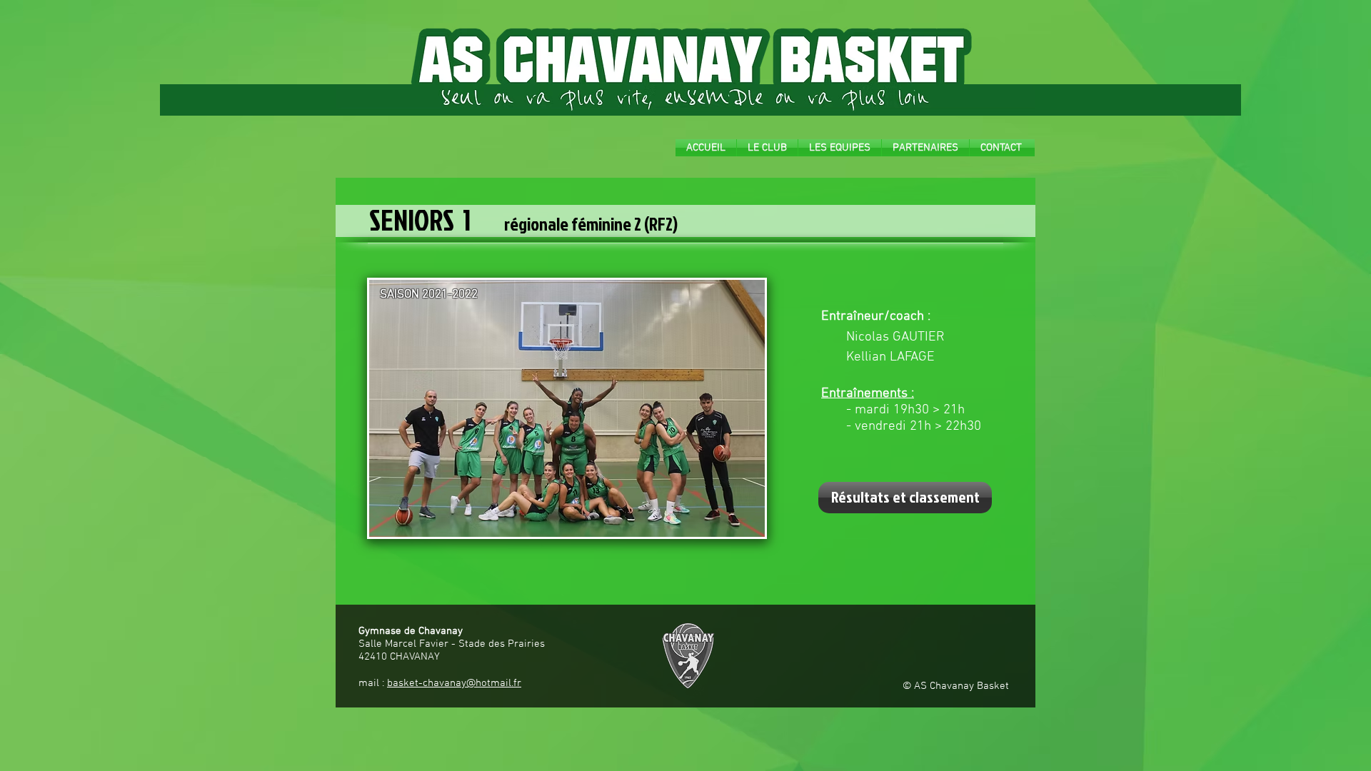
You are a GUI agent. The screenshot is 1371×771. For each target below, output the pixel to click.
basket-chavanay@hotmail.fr (454, 683)
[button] (767, 147)
